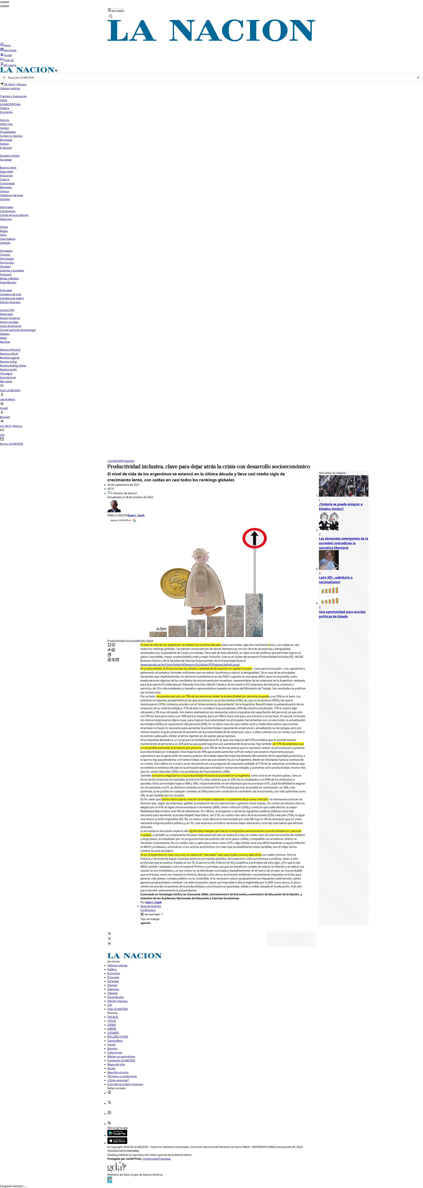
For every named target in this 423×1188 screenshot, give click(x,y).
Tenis (3, 235)
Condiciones (150, 1159)
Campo (4, 128)
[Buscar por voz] (418, 77)
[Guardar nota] (109, 645)
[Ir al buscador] (110, 16)
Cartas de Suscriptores (14, 215)
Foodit (8, 55)
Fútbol (4, 227)
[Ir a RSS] (109, 1124)
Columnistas (8, 211)
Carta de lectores (10, 326)
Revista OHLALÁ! (10, 350)
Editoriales (6, 207)
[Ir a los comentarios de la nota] (113, 645)
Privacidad (164, 1159)
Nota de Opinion (150, 906)
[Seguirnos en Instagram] (109, 1113)
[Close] (109, 934)
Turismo (5, 255)
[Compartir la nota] (109, 650)
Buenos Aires (8, 167)
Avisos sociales (9, 322)
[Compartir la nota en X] (113, 660)
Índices (4, 144)
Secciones (10, 50)
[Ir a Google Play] (117, 1135)
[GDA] (117, 1170)
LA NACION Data (10, 104)
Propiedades (8, 132)
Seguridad (6, 171)
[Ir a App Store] (117, 1143)
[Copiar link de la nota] (109, 655)
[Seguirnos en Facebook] (109, 1093)
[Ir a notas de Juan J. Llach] (206, 506)
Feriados (5, 266)
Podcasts (5, 274)
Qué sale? (6, 290)
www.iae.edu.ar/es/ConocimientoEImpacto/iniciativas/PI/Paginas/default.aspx (190, 664)
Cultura (4, 179)
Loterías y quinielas (12, 270)
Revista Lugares (10, 358)
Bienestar (6, 187)
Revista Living (8, 361)
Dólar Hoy (6, 124)
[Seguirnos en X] (109, 1103)
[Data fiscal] (109, 1182)
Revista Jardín (8, 369)
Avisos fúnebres (10, 318)
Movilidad (6, 140)
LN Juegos (6, 251)
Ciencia (4, 191)
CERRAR (4, 2)
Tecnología (7, 259)
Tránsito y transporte (13, 96)
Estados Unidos (9, 156)
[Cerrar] (56, 71)
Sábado (4, 334)
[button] (211, 256)
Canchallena (7, 239)
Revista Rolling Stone (13, 365)
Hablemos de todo (11, 195)
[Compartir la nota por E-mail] (117, 660)
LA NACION (115, 461)
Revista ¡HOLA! (9, 354)
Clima (3, 100)
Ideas (3, 338)
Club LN (9, 60)
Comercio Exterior (11, 136)
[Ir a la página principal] (211, 40)
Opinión (128, 461)
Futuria (4, 120)
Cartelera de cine (10, 294)
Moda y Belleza (9, 278)
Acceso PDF (7, 310)
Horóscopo (7, 262)
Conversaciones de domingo (18, 330)
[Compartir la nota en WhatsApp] (113, 650)
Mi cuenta (10, 65)
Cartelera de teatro (12, 298)
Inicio (7, 45)
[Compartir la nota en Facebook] (109, 660)
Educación (6, 175)
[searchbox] (210, 78)
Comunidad (7, 183)
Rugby (4, 231)
